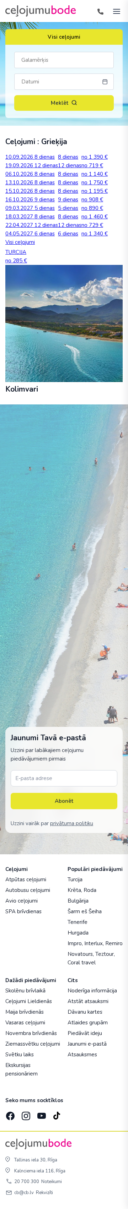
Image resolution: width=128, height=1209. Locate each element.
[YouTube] (41, 1114)
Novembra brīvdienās (31, 1033)
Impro (75, 943)
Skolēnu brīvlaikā (25, 990)
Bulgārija (78, 900)
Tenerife (77, 922)
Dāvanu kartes (85, 1011)
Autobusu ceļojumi (27, 890)
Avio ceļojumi (21, 900)
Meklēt (59, 103)
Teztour (104, 954)
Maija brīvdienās (24, 1011)
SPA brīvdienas (23, 911)
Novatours (80, 954)
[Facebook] (9, 1113)
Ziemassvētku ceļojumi (32, 1043)
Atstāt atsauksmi (88, 1001)
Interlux (93, 943)
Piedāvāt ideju (85, 1033)
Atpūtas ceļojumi (25, 879)
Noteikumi (51, 1181)
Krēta (74, 890)
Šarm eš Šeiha (85, 911)
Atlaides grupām (88, 1022)
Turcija (75, 879)
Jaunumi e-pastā (87, 1043)
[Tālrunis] (100, 11)
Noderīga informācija (92, 990)
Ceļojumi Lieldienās (28, 1001)
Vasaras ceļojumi (25, 1022)
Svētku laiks (19, 1054)
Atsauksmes (82, 1054)
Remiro (114, 943)
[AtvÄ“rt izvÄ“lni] (114, 11)
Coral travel (82, 962)
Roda (90, 890)
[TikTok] (56, 1113)
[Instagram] (25, 1113)
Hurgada (78, 932)
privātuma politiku (71, 823)
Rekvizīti (44, 1192)
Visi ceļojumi (64, 36)
